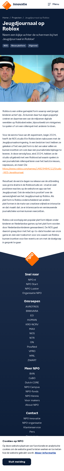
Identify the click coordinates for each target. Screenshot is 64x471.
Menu (56, 4)
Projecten (17, 18)
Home (5, 18)
